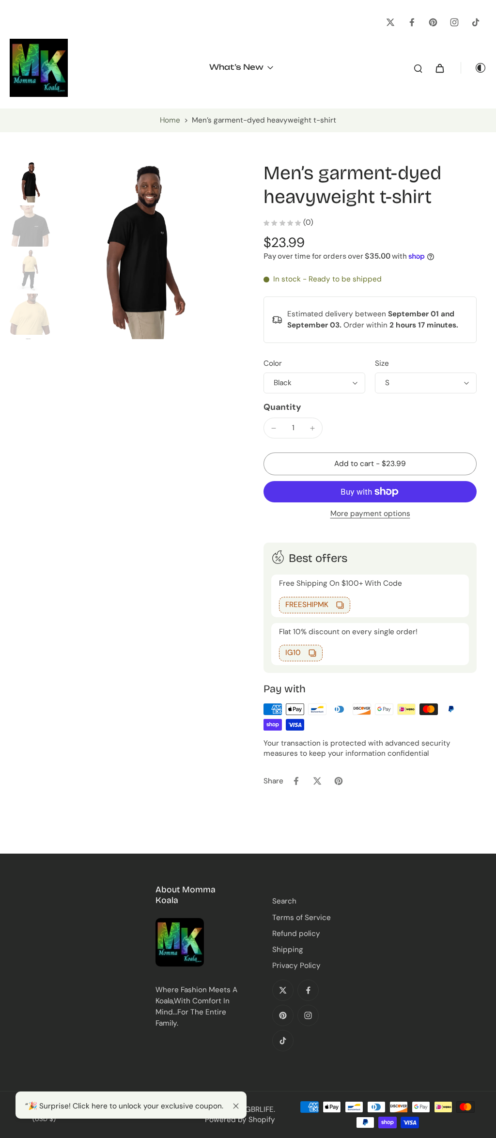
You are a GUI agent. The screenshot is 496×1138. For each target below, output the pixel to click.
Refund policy (296, 933)
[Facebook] (411, 22)
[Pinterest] (433, 22)
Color (273, 363)
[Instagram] (454, 22)
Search (284, 901)
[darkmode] (473, 68)
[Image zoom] (143, 250)
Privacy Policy (296, 965)
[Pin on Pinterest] (338, 781)
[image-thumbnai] (30, 182)
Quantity (282, 407)
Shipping (287, 949)
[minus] (273, 428)
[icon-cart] (439, 68)
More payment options (370, 514)
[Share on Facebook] (296, 781)
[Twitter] (390, 22)
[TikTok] (475, 22)
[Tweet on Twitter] (317, 781)
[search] (418, 68)
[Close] (236, 1106)
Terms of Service (301, 917)
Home (170, 120)
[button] (370, 463)
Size (382, 363)
